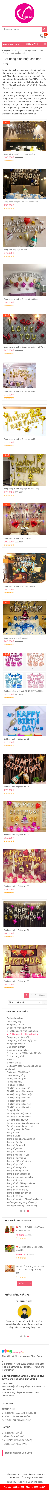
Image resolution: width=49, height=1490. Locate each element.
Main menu (32, 44)
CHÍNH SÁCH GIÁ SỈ (12, 1433)
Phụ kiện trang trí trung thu (19, 1107)
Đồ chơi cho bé (14, 1063)
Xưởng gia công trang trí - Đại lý (22, 1202)
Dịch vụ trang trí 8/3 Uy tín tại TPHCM (24, 1053)
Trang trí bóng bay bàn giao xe (21, 1139)
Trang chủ (6, 50)
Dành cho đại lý (35, 1481)
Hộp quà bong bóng (16, 1075)
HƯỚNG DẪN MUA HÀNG (14, 1444)
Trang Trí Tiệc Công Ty (17, 1190)
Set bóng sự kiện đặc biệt (19, 1117)
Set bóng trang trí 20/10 (17, 1120)
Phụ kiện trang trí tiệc (16, 1101)
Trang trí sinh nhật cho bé (18, 1174)
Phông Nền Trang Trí (16, 1078)
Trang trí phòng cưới (16, 1167)
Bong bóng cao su (15, 1024)
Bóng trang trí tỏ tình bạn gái (16, 638)
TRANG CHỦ (8, 1409)
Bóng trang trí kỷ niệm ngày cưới (22, 1040)
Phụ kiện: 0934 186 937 (14, 1487)
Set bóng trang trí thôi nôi (18, 1129)
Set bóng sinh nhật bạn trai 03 (16, 886)
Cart (45, 37)
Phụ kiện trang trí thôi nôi (18, 1098)
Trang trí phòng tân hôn (17, 1171)
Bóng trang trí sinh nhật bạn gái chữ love (21, 299)
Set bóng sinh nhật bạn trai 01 (16, 739)
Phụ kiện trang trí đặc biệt (18, 1088)
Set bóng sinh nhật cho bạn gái (24, 1031)
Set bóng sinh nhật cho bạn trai (24, 1034)
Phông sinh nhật (14, 1082)
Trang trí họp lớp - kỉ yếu (18, 1155)
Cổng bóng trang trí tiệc (17, 1050)
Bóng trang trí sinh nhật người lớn (18, 538)
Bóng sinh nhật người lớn (25, 50)
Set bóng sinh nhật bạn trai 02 (16, 835)
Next (41, 995)
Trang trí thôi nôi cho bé (18, 1186)
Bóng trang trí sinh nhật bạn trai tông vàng (21, 489)
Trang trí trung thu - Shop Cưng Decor (24, 1199)
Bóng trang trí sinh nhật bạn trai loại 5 (19, 439)
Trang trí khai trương (16, 1158)
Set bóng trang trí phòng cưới (20, 1126)
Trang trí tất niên (14, 1180)
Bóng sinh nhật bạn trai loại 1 (16, 249)
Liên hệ (21, 1481)
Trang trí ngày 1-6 (15, 1164)
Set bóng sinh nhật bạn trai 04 (16, 930)
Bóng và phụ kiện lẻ (16, 1044)
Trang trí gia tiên (14, 1148)
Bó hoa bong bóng (15, 1018)
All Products (23, 1283)
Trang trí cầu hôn (14, 1142)
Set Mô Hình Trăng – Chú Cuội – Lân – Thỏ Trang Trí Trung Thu (30, 1269)
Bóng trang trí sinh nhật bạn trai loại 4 (19, 391)
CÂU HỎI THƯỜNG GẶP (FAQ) (17, 1440)
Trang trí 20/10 (13, 1132)
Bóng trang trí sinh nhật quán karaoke (19, 586)
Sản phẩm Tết (13, 1110)
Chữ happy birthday (16, 1047)
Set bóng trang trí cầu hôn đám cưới (23, 1123)
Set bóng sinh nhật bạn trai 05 (16, 981)
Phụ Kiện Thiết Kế (15, 1085)
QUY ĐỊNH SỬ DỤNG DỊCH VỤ (17, 1420)
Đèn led (10, 1059)
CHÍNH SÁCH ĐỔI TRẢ (13, 1436)
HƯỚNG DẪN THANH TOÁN (16, 1417)
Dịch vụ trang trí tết (15, 1056)
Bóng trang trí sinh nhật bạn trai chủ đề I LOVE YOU (25, 347)
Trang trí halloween (16, 1152)
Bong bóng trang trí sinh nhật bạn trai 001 (21, 202)
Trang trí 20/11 (13, 1136)
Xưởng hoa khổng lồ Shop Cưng (22, 1205)
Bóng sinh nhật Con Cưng (18, 1452)
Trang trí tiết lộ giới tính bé (19, 1193)
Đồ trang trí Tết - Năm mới (19, 1072)
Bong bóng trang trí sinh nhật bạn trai (19, 154)
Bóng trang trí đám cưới (18, 1037)
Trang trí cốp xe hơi (16, 1145)
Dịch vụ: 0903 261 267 (35, 1487)
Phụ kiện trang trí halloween (20, 1091)
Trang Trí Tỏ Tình (15, 1196)
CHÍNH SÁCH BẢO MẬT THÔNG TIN (19, 1413)
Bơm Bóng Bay (14, 1021)
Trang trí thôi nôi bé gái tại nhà (21, 1183)
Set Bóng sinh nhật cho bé (19, 1113)
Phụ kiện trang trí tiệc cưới (19, 1104)
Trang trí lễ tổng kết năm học (20, 1161)
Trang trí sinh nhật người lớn (20, 1177)
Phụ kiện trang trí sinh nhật (19, 1094)
